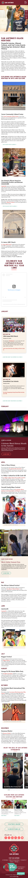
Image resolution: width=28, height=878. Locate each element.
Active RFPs (20, 868)
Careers (11, 861)
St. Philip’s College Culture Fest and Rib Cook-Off (14, 477)
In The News (5, 860)
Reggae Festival (6, 660)
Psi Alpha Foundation (8, 673)
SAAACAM (3, 186)
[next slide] (25, 765)
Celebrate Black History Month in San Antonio (13, 443)
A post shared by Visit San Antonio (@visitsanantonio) (14, 304)
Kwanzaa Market (7, 733)
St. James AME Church (6, 244)
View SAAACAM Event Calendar (9, 206)
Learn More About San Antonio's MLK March (12, 357)
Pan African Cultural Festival (13, 588)
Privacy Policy (20, 874)
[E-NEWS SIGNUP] (26, 11)
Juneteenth (3, 611)
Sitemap (16, 861)
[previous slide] (3, 765)
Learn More (6, 454)
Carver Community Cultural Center (10, 116)
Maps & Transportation (14, 860)
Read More (3, 815)
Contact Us (23, 860)
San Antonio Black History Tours (12, 786)
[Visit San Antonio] (7, 2)
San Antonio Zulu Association (15, 468)
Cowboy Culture (4, 810)
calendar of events (10, 202)
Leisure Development (19, 866)
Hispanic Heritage (18, 810)
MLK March (11, 340)
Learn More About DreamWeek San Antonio (12, 400)
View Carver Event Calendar (9, 144)
